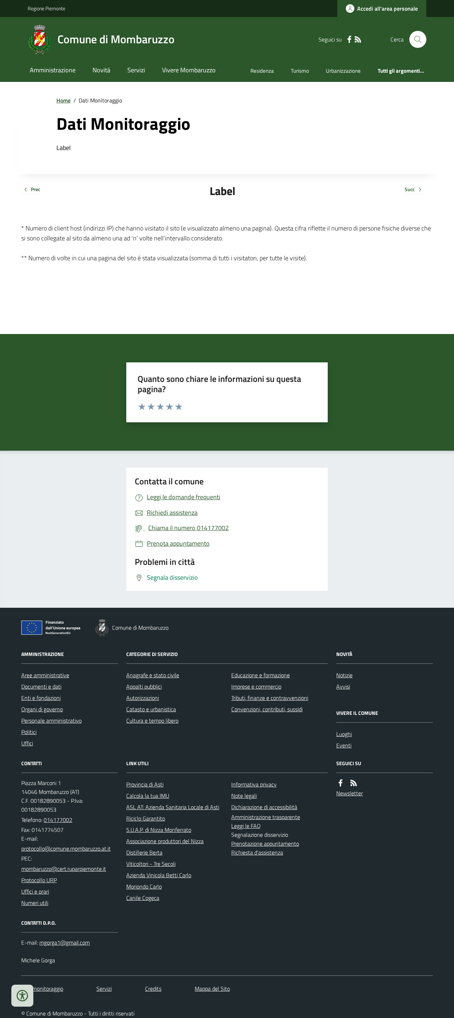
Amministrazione (53, 70)
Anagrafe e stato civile (152, 675)
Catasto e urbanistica (151, 709)
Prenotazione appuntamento (265, 843)
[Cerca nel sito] (415, 39)
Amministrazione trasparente (265, 817)
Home (63, 100)
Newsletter (349, 793)
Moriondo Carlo (144, 886)
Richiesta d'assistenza (257, 852)
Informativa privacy (254, 784)
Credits (153, 988)
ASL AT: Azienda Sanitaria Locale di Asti (172, 807)
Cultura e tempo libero (152, 720)
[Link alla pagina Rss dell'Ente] (353, 783)
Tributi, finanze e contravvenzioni (269, 698)
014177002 (58, 820)
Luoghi (344, 734)
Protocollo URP (39, 880)
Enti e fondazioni (41, 698)
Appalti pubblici (144, 686)
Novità (101, 70)
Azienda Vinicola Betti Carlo (158, 875)
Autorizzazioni (142, 698)
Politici (29, 732)
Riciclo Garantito (145, 818)
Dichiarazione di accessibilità (264, 807)
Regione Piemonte (46, 8)
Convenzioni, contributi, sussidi (267, 709)
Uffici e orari (35, 891)
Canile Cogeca (142, 898)
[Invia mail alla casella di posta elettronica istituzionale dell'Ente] (66, 848)
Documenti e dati (41, 686)
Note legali (244, 795)
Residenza (262, 71)
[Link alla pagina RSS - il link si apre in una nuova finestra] (358, 39)
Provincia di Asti (145, 784)
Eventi (343, 745)
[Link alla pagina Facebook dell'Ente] (340, 783)
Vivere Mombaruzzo (189, 70)
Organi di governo (42, 709)
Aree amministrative (45, 675)
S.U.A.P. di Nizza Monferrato (158, 829)
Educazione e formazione (260, 675)
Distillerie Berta (144, 852)
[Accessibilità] (22, 995)
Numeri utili (34, 903)
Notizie (344, 675)
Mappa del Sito (212, 988)
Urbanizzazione (343, 71)
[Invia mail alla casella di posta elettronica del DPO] (64, 942)
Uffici (27, 743)
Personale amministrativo (51, 720)
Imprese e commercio (256, 686)
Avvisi (343, 686)
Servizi (136, 70)
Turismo (300, 71)
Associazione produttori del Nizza (165, 841)
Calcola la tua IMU (147, 795)
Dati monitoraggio (42, 988)
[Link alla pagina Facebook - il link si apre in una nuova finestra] (349, 39)
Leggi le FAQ (246, 826)
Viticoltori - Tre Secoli (151, 864)
